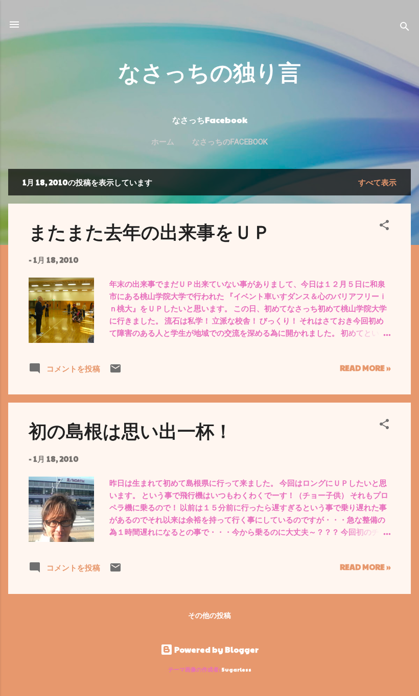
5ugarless (236, 669)
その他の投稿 (209, 615)
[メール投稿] (115, 371)
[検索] (405, 27)
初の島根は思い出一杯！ (130, 430)
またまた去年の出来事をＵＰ (150, 231)
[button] (384, 226)
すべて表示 (377, 182)
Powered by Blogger (216, 649)
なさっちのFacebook (230, 141)
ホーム (162, 141)
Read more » (365, 367)
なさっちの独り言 (209, 71)
